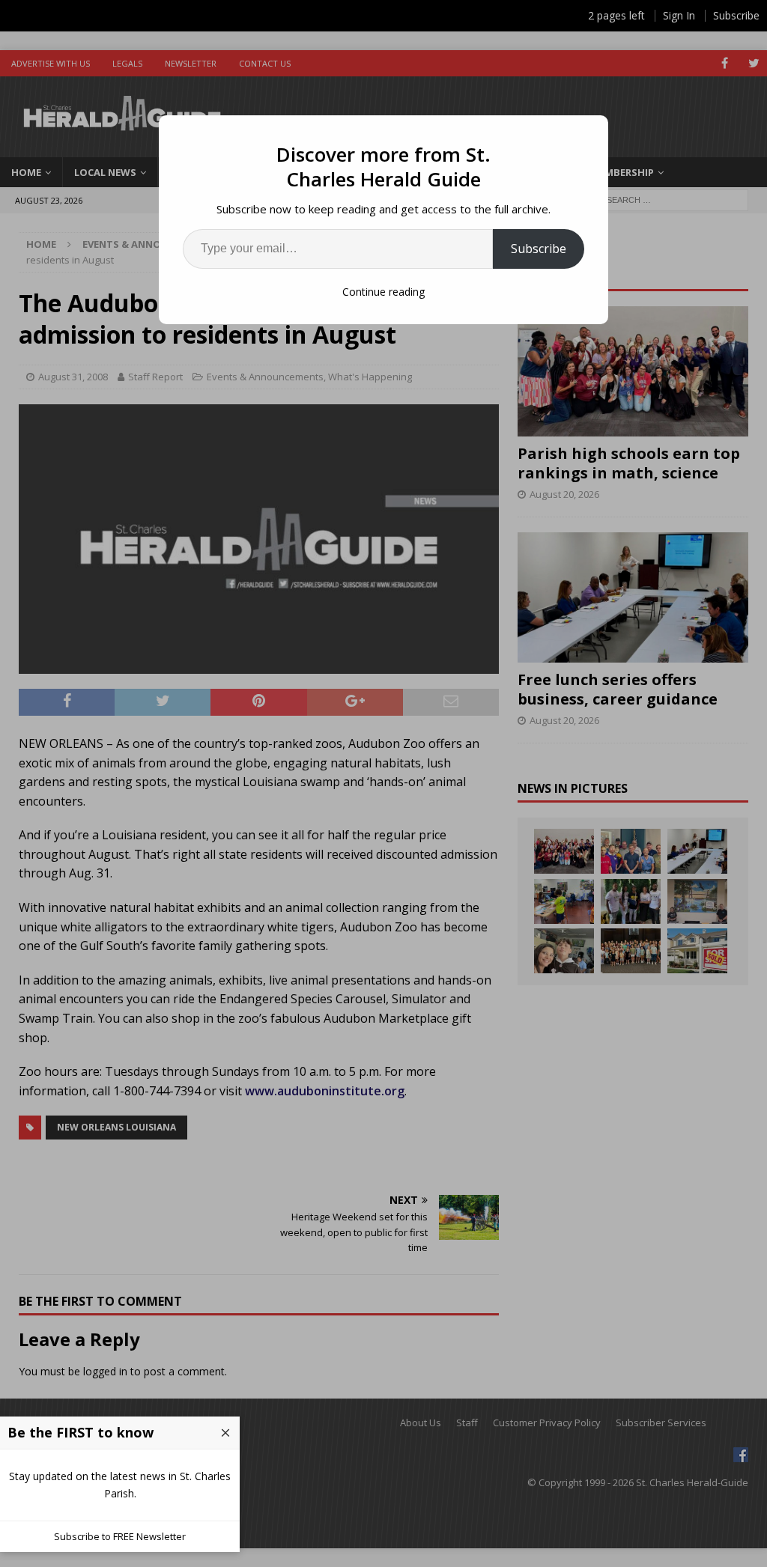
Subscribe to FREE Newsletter (120, 1536)
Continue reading (383, 292)
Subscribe (538, 248)
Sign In (679, 15)
